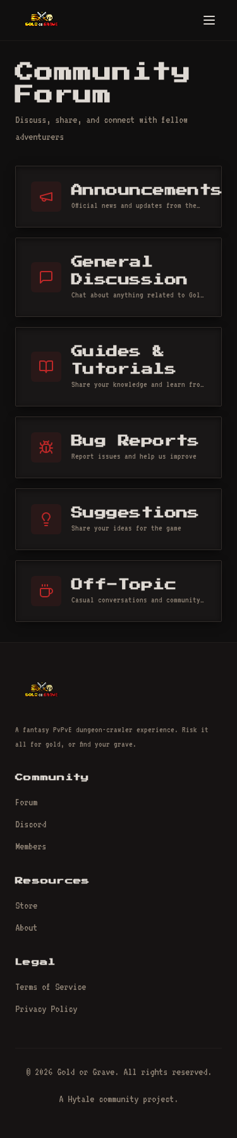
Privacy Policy (46, 1008)
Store (26, 905)
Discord (30, 824)
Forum (26, 802)
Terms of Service (50, 986)
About (26, 927)
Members (30, 846)
